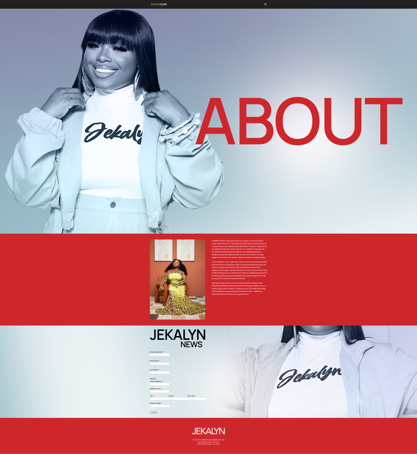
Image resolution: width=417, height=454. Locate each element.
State (171, 396)
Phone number (155, 403)
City (152, 396)
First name (154, 361)
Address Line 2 (155, 388)
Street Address (156, 381)
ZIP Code (192, 396)
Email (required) (157, 352)
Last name (154, 370)
